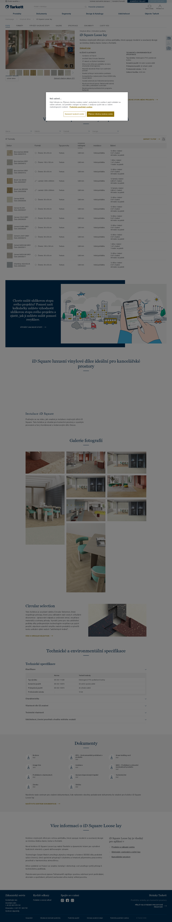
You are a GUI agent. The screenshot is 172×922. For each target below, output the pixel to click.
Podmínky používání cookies (81, 107)
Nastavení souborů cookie (74, 114)
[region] (87, 106)
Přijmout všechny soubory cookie (100, 114)
